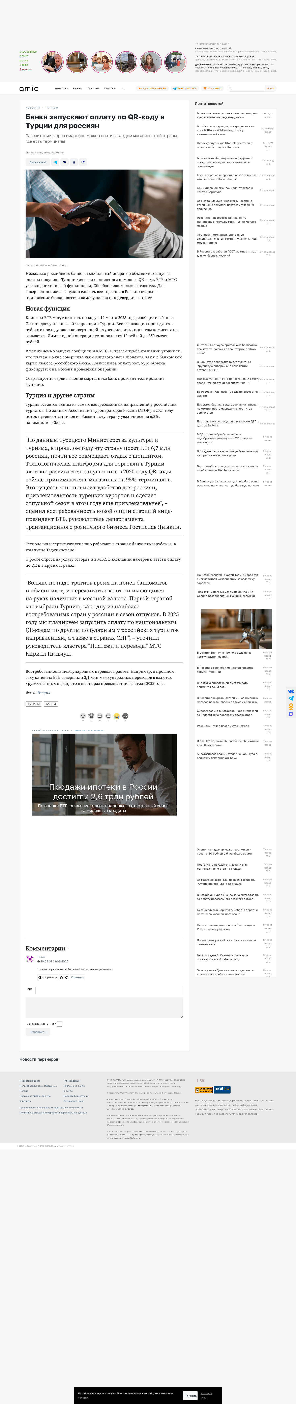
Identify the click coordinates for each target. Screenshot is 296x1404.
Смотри (110, 88)
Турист (41, 956)
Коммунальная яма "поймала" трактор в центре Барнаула (225, 189)
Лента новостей (209, 103)
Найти (270, 88)
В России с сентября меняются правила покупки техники (225, 669)
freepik (43, 692)
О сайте (68, 1090)
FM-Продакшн (71, 1080)
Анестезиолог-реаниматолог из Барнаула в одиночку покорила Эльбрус (227, 755)
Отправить (38, 1032)
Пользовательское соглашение (38, 1085)
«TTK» (70, 1145)
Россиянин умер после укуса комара (223, 725)
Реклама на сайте (74, 1085)
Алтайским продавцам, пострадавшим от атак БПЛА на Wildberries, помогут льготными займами (225, 130)
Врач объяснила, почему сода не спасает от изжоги (227, 393)
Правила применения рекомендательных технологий (51, 1107)
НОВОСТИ (33, 107)
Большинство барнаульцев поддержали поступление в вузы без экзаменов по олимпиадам (224, 162)
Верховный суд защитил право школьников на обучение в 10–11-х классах (227, 468)
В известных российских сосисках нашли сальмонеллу (226, 942)
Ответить (77, 977)
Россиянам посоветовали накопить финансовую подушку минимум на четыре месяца (226, 221)
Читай (77, 88)
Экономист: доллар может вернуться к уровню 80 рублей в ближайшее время (224, 851)
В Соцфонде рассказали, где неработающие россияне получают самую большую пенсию (228, 483)
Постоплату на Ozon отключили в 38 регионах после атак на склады (222, 866)
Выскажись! (38, 162)
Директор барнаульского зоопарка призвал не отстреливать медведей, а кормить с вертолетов (227, 408)
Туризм (52, 107)
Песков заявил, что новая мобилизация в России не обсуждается (226, 927)
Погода (24, 1090)
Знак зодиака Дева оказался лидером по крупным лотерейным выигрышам (225, 972)
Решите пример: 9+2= (41, 1023)
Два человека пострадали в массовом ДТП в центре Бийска (228, 423)
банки (51, 704)
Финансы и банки (90, 730)
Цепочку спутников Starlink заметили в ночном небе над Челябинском (224, 145)
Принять (190, 1395)
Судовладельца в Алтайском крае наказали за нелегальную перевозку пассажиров (227, 712)
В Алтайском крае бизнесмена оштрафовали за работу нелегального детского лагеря (228, 896)
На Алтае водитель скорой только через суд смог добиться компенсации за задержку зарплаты (228, 579)
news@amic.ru (145, 1105)
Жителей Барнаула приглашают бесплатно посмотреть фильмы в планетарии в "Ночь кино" (227, 349)
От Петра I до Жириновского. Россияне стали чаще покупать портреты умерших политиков (225, 204)
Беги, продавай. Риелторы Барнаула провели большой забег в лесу (222, 957)
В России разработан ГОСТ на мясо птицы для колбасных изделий (227, 253)
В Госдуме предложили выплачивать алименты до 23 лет (222, 684)
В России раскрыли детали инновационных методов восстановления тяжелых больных (228, 700)
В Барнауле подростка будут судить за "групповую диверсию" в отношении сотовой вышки (224, 365)
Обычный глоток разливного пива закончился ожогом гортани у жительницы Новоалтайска (227, 238)
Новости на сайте (30, 1080)
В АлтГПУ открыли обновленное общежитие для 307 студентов (228, 743)
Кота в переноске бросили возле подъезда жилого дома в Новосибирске (227, 177)
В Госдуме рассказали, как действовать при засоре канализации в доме (228, 453)
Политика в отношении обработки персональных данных (53, 1112)
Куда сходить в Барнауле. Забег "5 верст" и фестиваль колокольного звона (227, 912)
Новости (61, 88)
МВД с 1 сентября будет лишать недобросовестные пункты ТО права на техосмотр (224, 438)
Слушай (93, 88)
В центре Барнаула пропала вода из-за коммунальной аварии (224, 654)
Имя (29, 988)
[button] (173, 737)
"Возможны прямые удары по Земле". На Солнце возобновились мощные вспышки (226, 593)
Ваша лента (214, 88)
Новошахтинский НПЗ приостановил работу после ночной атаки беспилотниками (228, 380)
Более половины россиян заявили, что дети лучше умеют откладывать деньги (227, 115)
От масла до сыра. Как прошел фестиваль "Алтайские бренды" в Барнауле (226, 881)
